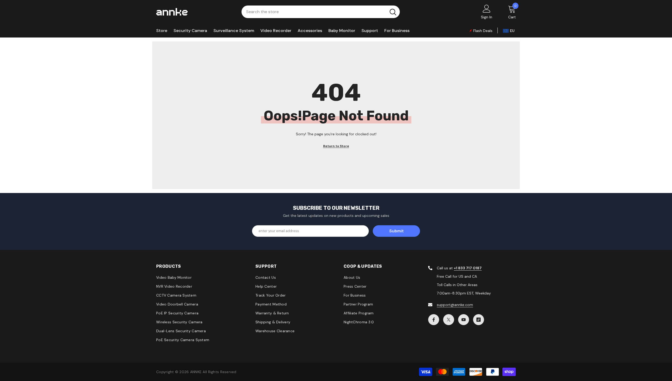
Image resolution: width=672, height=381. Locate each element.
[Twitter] (448, 319)
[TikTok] (478, 319)
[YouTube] (463, 319)
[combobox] (314, 12)
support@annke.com (455, 304)
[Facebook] (433, 319)
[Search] (321, 12)
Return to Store (336, 146)
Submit (396, 231)
